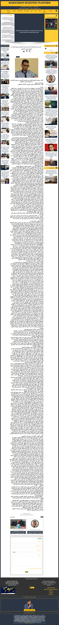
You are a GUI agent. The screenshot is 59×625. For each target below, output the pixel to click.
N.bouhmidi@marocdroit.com (29, 613)
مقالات (39, 10)
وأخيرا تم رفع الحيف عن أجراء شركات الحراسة (51, 85)
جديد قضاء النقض (8, 11)
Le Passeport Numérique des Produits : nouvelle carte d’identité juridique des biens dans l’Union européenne (5, 50)
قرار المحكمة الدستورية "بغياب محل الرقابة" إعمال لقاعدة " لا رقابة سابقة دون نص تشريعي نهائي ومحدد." (5, 137)
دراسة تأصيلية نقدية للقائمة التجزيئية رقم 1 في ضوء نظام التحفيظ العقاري (8, 40)
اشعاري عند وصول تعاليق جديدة (35, 568)
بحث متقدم (51, 50)
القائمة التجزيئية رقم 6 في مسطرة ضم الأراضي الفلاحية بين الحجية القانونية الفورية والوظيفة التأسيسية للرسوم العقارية (51, 97)
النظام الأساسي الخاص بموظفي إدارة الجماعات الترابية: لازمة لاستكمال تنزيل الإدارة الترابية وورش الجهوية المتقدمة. (51, 141)
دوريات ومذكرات (26, 10)
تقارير (31, 10)
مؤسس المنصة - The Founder (29, 597)
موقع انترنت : (39, 550)
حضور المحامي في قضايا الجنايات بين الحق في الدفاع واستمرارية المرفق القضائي (8, 28)
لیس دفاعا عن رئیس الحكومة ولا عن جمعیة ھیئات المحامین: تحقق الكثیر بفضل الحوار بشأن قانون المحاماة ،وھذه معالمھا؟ (29, 31)
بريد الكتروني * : (39, 546)
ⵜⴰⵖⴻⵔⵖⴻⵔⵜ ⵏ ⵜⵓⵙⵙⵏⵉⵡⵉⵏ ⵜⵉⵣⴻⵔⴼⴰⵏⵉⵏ (29, 6)
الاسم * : (40, 541)
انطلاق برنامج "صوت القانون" (51, 17)
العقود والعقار (20, 10)
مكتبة (36, 10)
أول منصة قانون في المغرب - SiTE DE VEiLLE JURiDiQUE (30, 8)
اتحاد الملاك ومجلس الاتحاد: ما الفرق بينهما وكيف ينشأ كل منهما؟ (5, 62)
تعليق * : (40, 555)
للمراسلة (14, 10)
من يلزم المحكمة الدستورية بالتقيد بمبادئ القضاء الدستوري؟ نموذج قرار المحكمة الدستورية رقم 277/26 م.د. (5, 103)
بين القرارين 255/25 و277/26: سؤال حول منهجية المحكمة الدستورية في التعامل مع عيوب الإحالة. (5, 124)
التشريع (50, 10)
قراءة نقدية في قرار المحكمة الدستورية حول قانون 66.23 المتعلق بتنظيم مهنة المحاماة (5, 162)
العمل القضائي (44, 11)
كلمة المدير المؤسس (51, 15)
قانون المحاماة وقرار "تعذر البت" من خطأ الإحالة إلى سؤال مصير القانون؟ (5, 114)
